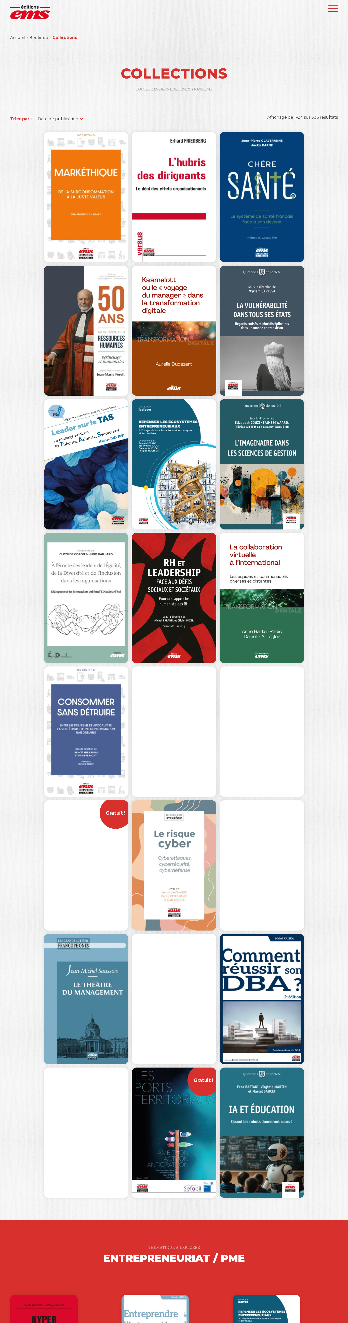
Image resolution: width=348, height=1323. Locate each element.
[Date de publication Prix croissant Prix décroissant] (58, 119)
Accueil (17, 37)
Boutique (38, 37)
